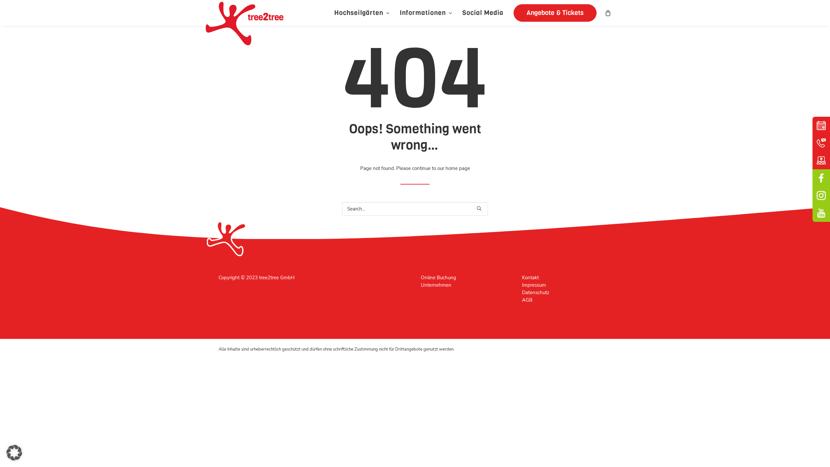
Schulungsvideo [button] (821, 160)
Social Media (483, 12)
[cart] (608, 13)
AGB (527, 300)
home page (457, 168)
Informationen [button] (423, 12)
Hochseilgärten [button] (358, 12)
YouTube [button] (821, 213)
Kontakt (530, 277)
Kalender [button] (821, 125)
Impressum (534, 285)
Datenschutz (535, 292)
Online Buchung (438, 277)
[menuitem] (362, 13)
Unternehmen (436, 285)
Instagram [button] (821, 195)
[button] (553, 13)
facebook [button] (821, 178)
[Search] (415, 209)
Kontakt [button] (821, 143)
